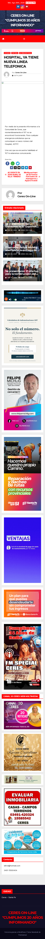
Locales (7, 53)
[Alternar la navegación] (24, 38)
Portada (15, 53)
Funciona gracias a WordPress (15, 932)
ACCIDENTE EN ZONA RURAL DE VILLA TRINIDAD (14, 175)
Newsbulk (35, 932)
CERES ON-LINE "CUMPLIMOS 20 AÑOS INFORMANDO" (22, 20)
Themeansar (22, 935)
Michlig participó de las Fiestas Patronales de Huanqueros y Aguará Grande (30, 177)
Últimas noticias (25, 53)
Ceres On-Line (20, 73)
